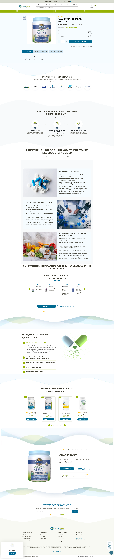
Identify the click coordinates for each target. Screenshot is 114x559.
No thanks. (45, 286)
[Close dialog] (79, 265)
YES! (45, 283)
